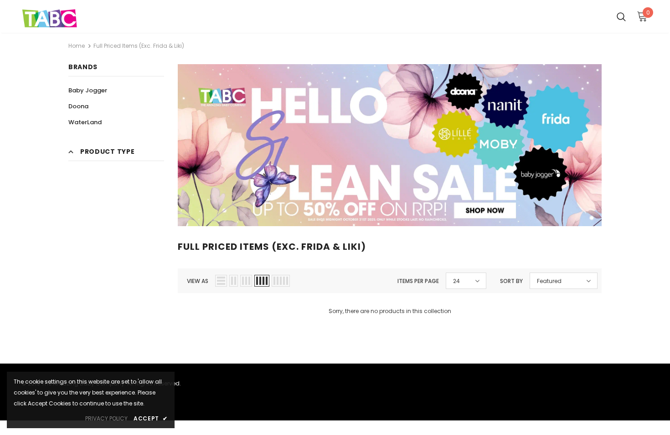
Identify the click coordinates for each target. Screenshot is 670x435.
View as (197, 281)
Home (76, 46)
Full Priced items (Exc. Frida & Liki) (138, 46)
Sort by (511, 281)
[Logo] (49, 18)
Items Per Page (418, 281)
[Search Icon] (621, 16)
